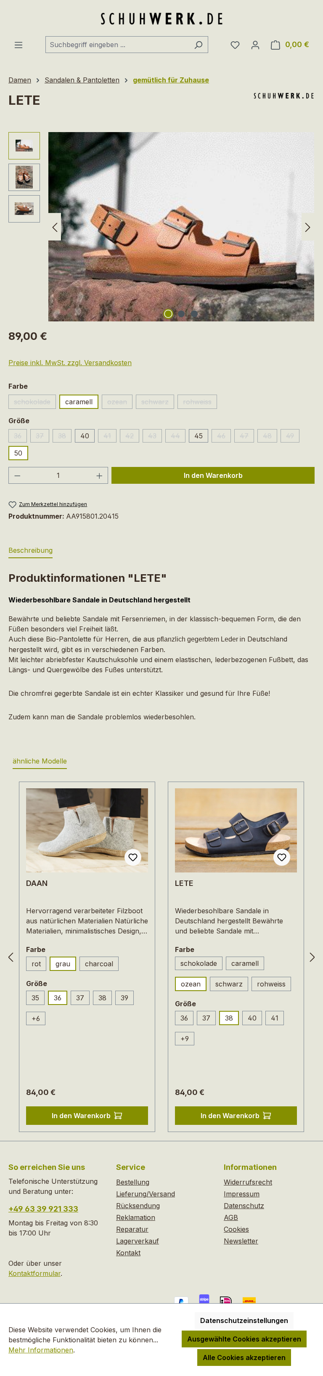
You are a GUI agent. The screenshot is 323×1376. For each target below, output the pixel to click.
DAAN (37, 883)
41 (109, 437)
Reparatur (132, 1229)
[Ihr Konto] (255, 44)
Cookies (236, 1229)
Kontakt (128, 1253)
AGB (231, 1217)
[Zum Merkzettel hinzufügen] (132, 857)
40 (84, 436)
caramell (79, 402)
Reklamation (135, 1217)
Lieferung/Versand (145, 1194)
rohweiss (200, 403)
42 (132, 437)
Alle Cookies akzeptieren (244, 1357)
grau (63, 964)
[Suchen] (198, 44)
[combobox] (117, 44)
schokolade (35, 403)
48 (270, 437)
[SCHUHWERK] (284, 95)
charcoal (102, 965)
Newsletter (241, 1241)
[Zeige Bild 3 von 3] (194, 313)
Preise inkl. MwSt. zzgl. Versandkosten (70, 362)
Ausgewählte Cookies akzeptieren (244, 1339)
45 (198, 436)
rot (39, 965)
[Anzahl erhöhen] (100, 475)
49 (292, 437)
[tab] (30, 550)
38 (64, 437)
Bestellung (132, 1182)
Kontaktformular (34, 1273)
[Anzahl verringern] (17, 475)
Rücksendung (138, 1205)
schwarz (157, 403)
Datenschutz (244, 1205)
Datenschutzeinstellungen (244, 1320)
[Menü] (18, 44)
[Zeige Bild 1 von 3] (168, 313)
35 (38, 999)
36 (20, 437)
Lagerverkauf (137, 1241)
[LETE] (181, 226)
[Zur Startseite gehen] (161, 18)
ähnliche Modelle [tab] (40, 761)
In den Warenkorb (213, 475)
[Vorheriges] (54, 226)
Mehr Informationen (40, 1350)
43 (155, 437)
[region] (161, 226)
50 (18, 453)
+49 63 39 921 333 (43, 1208)
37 (42, 437)
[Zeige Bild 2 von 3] (181, 313)
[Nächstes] (308, 226)
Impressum (241, 1194)
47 (247, 437)
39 (124, 998)
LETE (184, 883)
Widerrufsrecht (248, 1182)
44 (178, 437)
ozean (119, 403)
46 (224, 437)
